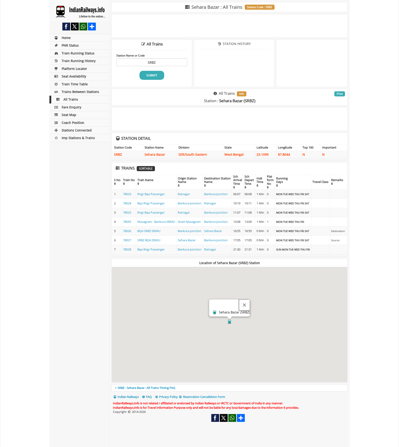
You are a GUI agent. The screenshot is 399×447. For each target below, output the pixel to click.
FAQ (148, 397)
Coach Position (73, 122)
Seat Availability (74, 76)
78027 (127, 240)
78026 (127, 231)
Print (340, 94)
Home (66, 38)
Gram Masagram (189, 222)
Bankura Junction (216, 194)
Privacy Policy (168, 397)
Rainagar (184, 194)
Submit (151, 75)
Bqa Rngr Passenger (151, 203)
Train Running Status (78, 53)
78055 (127, 222)
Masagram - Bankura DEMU (156, 222)
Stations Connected (77, 130)
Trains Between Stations (80, 91)
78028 (127, 249)
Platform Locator (74, 68)
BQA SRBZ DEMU (148, 231)
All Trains (70, 99)
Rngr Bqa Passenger (151, 194)
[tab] (229, 387)
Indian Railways (128, 397)
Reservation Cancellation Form (203, 397)
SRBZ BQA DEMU (148, 240)
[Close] (244, 305)
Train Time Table (75, 84)
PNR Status (70, 45)
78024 (127, 203)
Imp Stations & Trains (78, 138)
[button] (229, 322)
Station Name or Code (130, 55)
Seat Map (69, 115)
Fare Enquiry (71, 107)
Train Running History (79, 61)
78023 (127, 194)
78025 (127, 212)
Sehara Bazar (213, 231)
